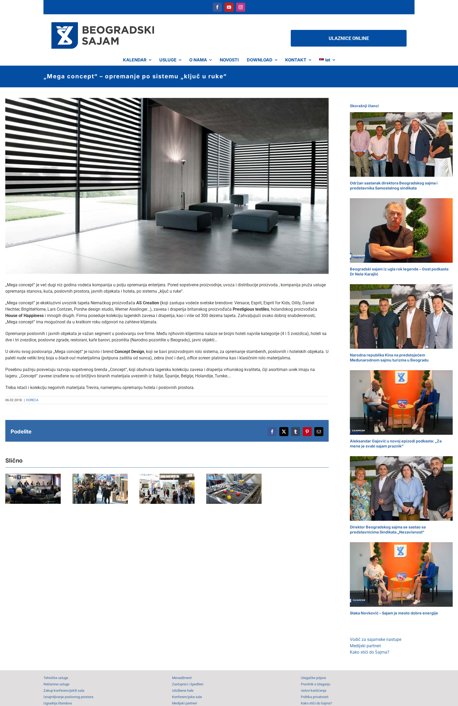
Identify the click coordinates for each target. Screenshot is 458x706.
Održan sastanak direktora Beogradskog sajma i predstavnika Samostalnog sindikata (394, 185)
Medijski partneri (365, 645)
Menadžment (182, 678)
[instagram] (240, 7)
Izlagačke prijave (313, 678)
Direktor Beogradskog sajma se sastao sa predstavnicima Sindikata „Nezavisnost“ (388, 529)
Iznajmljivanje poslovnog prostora (68, 697)
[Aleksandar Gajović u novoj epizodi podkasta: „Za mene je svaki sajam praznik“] (401, 402)
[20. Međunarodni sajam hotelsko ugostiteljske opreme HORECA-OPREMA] (261, 491)
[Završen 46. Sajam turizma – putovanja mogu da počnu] (186, 491)
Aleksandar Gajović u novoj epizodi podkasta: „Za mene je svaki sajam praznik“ (396, 443)
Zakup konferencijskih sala (63, 691)
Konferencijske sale (187, 697)
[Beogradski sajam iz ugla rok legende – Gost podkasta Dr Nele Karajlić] (401, 230)
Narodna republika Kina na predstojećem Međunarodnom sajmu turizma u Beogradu (389, 357)
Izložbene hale (182, 691)
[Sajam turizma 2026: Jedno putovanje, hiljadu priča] (111, 491)
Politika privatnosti (314, 697)
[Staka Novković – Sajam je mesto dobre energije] (401, 574)
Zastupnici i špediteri (187, 684)
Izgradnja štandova (57, 703)
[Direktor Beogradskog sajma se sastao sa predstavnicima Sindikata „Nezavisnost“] (401, 488)
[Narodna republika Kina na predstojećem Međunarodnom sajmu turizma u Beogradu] (401, 316)
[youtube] (229, 7)
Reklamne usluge (56, 684)
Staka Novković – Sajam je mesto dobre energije (394, 613)
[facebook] (217, 7)
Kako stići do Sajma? (369, 652)
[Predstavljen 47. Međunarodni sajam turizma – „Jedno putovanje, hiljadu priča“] (36, 491)
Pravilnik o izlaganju (315, 684)
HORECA (32, 400)
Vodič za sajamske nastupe (375, 639)
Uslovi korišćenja (313, 691)
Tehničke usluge (55, 678)
